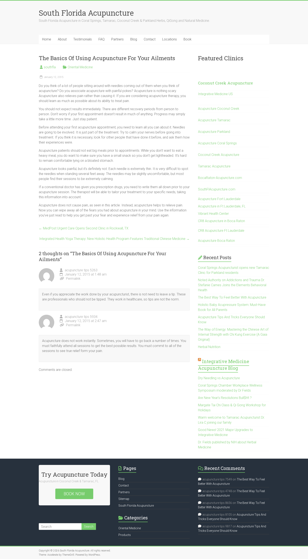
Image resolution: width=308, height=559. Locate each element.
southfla (50, 67)
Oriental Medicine (80, 67)
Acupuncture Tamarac (214, 120)
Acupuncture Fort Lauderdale (219, 199)
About (62, 39)
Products (124, 535)
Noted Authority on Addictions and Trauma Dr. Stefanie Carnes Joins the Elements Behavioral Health (232, 285)
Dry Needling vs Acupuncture (219, 378)
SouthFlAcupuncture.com (216, 189)
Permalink (73, 279)
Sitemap (123, 499)
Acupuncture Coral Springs (217, 143)
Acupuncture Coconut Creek (218, 109)
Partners (117, 39)
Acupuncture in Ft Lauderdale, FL (222, 206)
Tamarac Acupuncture (214, 166)
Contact (149, 39)
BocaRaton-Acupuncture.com (220, 178)
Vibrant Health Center (213, 214)
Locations (169, 39)
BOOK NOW (74, 493)
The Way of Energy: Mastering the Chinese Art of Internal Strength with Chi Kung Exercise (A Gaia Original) (233, 334)
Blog (133, 39)
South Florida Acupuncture (86, 13)
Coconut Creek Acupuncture (225, 82)
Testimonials (82, 39)
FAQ (101, 39)
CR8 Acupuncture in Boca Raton (221, 221)
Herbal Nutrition (209, 347)
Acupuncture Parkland (214, 132)
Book (188, 39)
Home (46, 39)
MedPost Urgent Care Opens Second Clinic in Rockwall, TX (83, 228)
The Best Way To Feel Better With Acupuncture (232, 297)
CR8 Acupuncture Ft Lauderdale (221, 231)
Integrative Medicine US (215, 94)
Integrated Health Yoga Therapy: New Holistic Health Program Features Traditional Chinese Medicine (114, 239)
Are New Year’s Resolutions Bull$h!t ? (225, 398)
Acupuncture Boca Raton (216, 241)
